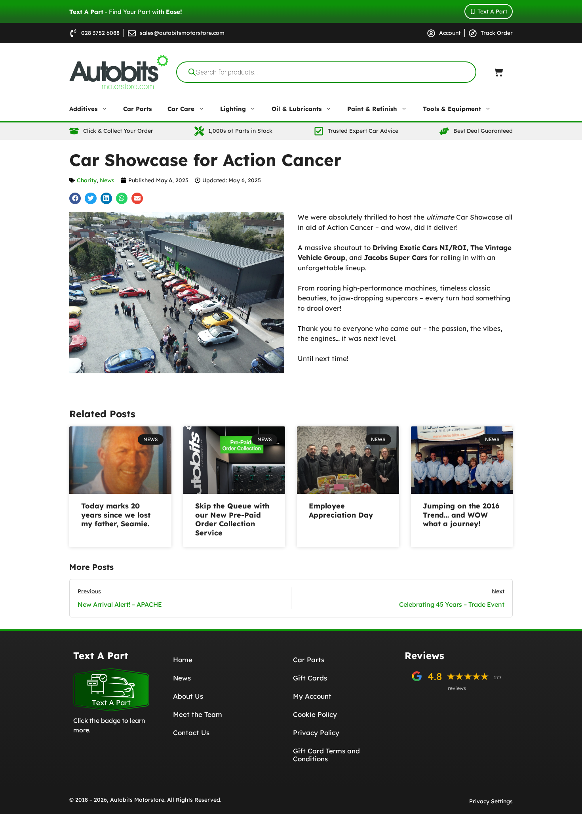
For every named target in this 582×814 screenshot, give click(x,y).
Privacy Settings (491, 801)
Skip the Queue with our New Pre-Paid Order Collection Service (232, 519)
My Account (312, 696)
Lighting (233, 109)
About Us (188, 696)
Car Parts (137, 109)
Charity (87, 180)
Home (182, 659)
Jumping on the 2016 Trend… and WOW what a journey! (461, 514)
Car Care (180, 109)
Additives (83, 109)
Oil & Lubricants (296, 109)
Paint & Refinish (372, 109)
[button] (75, 198)
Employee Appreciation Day (341, 510)
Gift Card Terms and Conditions (326, 755)
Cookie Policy (315, 714)
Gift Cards (310, 678)
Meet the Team (197, 714)
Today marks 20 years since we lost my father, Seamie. (115, 514)
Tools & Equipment (452, 109)
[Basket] (498, 72)
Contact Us (191, 732)
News (107, 180)
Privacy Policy (316, 732)
